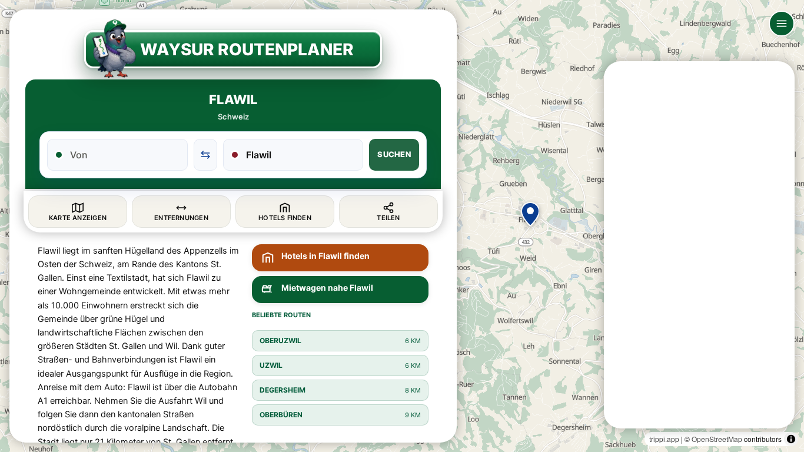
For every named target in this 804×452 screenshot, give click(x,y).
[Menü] (782, 23)
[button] (530, 214)
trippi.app (664, 439)
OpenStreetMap (717, 439)
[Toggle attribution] (791, 439)
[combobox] (124, 155)
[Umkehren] (205, 155)
